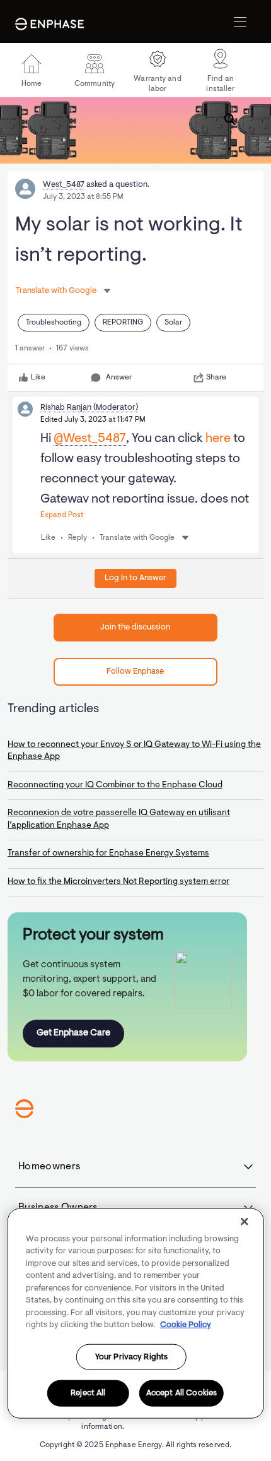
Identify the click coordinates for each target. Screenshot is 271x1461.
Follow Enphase (135, 671)
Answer (119, 377)
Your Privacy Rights (131, 1356)
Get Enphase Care (73, 1033)
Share (216, 377)
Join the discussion (135, 627)
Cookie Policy (185, 1325)
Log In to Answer (135, 578)
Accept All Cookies (181, 1393)
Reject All (88, 1393)
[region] (136, 1313)
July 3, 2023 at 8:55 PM (83, 197)
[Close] (244, 1221)
